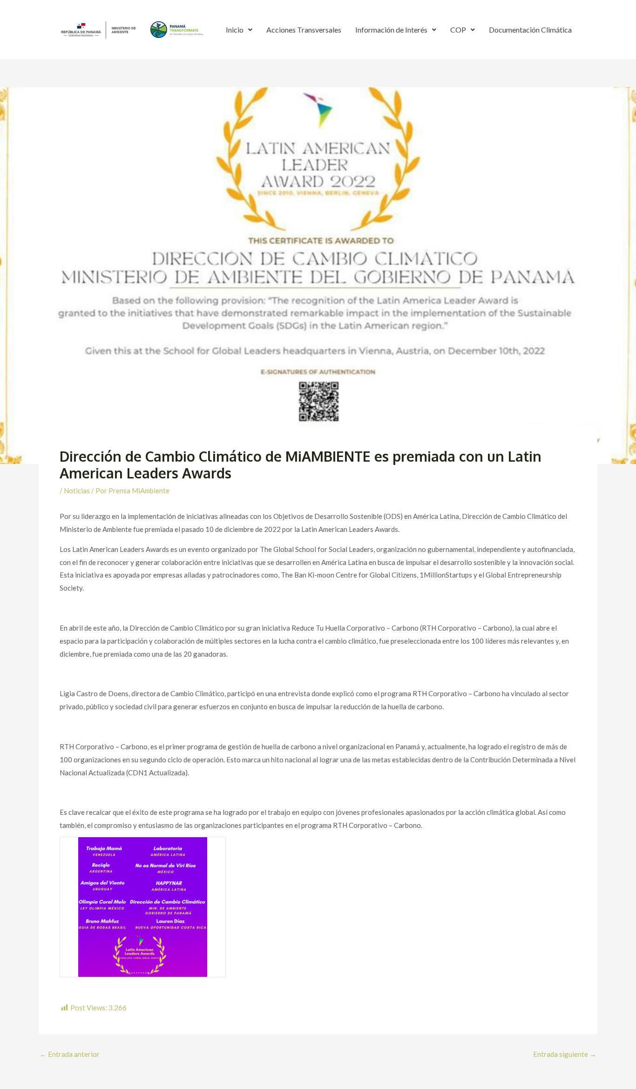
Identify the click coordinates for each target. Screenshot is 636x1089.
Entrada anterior (70, 1054)
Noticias (77, 490)
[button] (239, 29)
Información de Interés (391, 29)
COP (458, 29)
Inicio (235, 29)
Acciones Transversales (303, 29)
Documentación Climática (530, 29)
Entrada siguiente (564, 1054)
